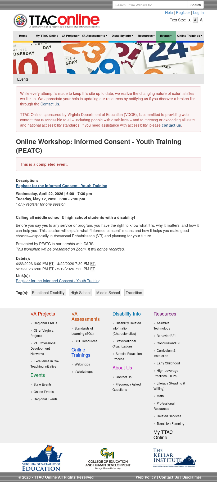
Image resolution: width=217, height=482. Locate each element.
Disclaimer (191, 477)
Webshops (82, 364)
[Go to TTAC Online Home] (56, 19)
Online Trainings (190, 37)
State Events (43, 384)
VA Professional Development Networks (43, 348)
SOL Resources (86, 341)
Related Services (169, 416)
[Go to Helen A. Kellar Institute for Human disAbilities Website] (175, 457)
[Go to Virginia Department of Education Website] (42, 457)
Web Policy (146, 477)
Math (160, 395)
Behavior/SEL (167, 335)
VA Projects (71, 37)
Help (169, 12)
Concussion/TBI (168, 343)
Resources (147, 37)
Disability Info (123, 37)
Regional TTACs (45, 323)
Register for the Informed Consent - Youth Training (61, 185)
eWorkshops (84, 371)
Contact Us (49, 103)
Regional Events (45, 399)
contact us (171, 125)
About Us (122, 367)
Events (166, 37)
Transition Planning (170, 423)
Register (183, 12)
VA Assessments (95, 37)
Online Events (44, 391)
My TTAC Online (47, 36)
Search (196, 4)
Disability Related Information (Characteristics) (126, 328)
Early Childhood (168, 363)
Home (23, 36)
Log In (198, 12)
